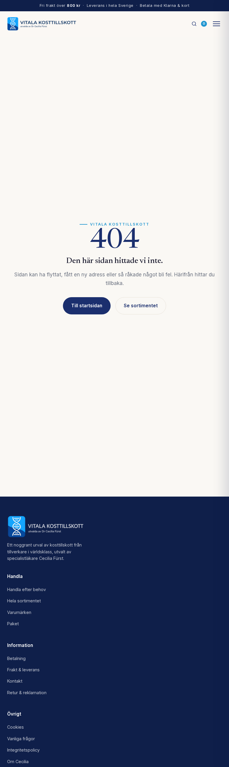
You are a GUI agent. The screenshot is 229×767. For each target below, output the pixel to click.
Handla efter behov (26, 589)
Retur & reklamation (27, 692)
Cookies (15, 727)
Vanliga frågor (21, 738)
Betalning (16, 658)
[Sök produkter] (194, 24)
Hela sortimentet (24, 600)
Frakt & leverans (23, 669)
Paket (13, 623)
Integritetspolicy (23, 749)
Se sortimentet (141, 305)
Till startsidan (86, 305)
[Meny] (216, 24)
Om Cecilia (18, 761)
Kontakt (14, 680)
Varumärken (19, 612)
